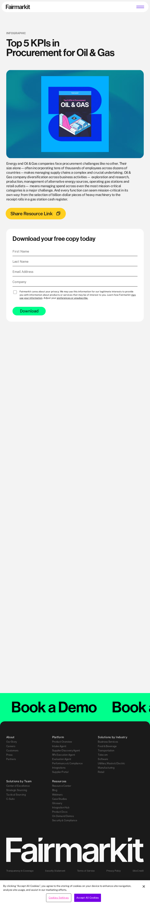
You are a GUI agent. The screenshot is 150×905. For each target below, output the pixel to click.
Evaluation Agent (61, 759)
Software (103, 759)
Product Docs (59, 811)
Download (29, 311)
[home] (18, 7)
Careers (10, 746)
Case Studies (59, 798)
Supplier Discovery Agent (66, 750)
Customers (12, 750)
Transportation (106, 750)
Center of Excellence (18, 786)
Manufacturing (106, 767)
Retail (101, 772)
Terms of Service (86, 871)
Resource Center (61, 786)
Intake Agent (59, 746)
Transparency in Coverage (19, 871)
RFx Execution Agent (63, 754)
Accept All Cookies (87, 897)
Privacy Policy (113, 871)
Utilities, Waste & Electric (111, 763)
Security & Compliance (64, 820)
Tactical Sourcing (16, 794)
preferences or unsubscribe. (72, 298)
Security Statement (55, 871)
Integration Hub (60, 807)
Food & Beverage (107, 746)
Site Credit (138, 871)
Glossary (57, 803)
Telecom (103, 754)
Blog (54, 790)
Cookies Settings (59, 897)
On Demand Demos (63, 816)
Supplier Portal (60, 772)
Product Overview (62, 741)
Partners (11, 759)
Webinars (57, 794)
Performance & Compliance (67, 763)
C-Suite (10, 798)
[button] (140, 7)
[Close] (143, 886)
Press (9, 754)
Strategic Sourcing (16, 790)
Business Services (108, 741)
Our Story (11, 741)
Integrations (58, 767)
